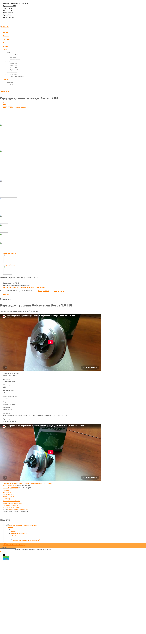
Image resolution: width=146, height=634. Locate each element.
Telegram (6, 559)
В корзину (10, 527)
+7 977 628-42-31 (8, 8)
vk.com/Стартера (8, 496)
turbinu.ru (6, 490)
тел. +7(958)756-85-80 (10, 486)
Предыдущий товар (9, 254)
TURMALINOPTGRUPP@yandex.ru (17, 509)
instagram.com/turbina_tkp (11, 507)
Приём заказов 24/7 (9, 6)
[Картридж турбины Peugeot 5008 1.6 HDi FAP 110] (7, 274)
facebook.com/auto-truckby (11, 501)
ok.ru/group (6, 499)
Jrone (55, 291)
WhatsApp (6, 557)
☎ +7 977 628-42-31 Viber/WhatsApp (14, 545)
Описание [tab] (6, 294)
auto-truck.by (7, 492)
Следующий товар (9, 265)
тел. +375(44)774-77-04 (10, 488)
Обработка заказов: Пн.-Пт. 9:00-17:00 (15, 3)
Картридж (61, 291)
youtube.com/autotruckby (10, 505)
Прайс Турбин (7, 15)
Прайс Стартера (8, 13)
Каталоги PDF (7, 10)
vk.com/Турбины (8, 494)
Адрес (5, 543)
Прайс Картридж (8, 17)
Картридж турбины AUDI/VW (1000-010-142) (20, 533)
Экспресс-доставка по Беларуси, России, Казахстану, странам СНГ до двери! (27, 483)
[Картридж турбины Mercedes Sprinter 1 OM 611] (7, 263)
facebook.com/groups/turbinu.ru (12, 503)
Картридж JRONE (43, 291)
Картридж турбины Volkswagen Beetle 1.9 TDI (14, 107)
